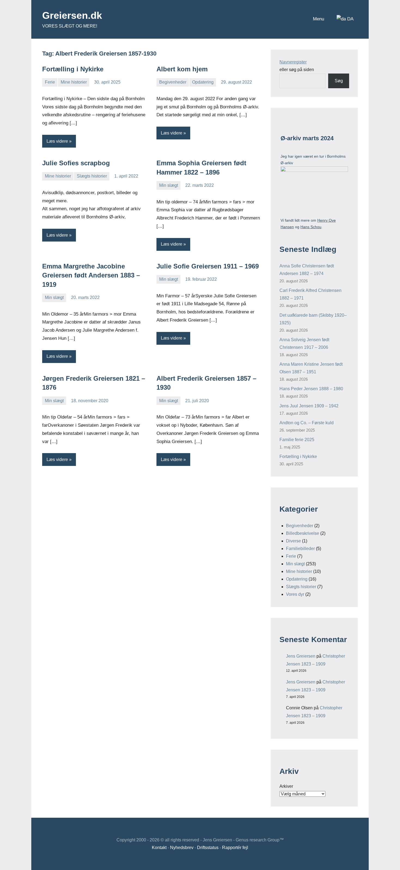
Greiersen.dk (72, 15)
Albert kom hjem (182, 69)
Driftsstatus (208, 847)
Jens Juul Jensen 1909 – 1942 (309, 406)
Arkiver (286, 786)
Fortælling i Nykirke (72, 69)
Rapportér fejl (235, 847)
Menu (318, 19)
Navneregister (293, 62)
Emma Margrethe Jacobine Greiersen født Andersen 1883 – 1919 (91, 275)
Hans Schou (310, 227)
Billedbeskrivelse (302, 533)
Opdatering (203, 82)
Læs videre (57, 141)
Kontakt (159, 847)
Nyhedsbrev (181, 847)
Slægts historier (92, 176)
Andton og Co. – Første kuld (306, 422)
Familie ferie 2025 (296, 439)
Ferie (50, 82)
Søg (339, 80)
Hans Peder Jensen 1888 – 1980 (311, 388)
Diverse (293, 541)
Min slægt (168, 185)
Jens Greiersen (300, 656)
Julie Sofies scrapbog (76, 163)
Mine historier (74, 82)
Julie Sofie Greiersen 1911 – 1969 (207, 266)
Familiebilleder (300, 548)
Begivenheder (172, 82)
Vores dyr (295, 594)
